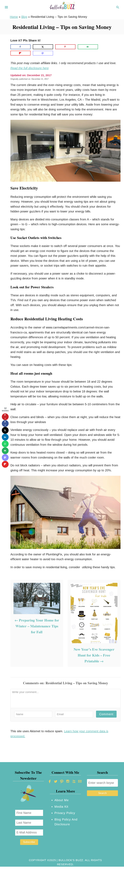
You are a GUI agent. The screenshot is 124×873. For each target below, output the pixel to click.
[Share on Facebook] (20, 46)
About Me (61, 800)
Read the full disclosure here (29, 68)
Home (14, 16)
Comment (106, 714)
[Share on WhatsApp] (5, 443)
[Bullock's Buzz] (62, 7)
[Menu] (6, 7)
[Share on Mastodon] (43, 53)
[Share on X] (43, 46)
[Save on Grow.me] (102, 46)
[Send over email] (88, 46)
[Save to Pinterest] (65, 46)
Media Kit (61, 806)
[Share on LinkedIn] (5, 437)
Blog (24, 16)
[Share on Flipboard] (20, 53)
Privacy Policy (64, 813)
